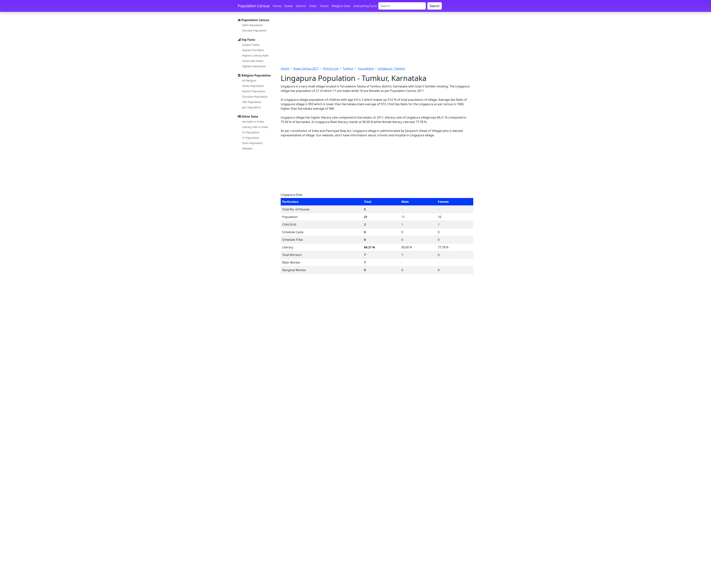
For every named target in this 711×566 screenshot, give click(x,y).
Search (434, 6)
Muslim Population (254, 91)
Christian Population (255, 96)
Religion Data (341, 6)
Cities (313, 6)
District (301, 6)
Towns (324, 6)
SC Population (250, 132)
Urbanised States (252, 61)
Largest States (251, 44)
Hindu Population (253, 86)
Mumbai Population (254, 30)
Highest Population (254, 66)
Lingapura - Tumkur (391, 68)
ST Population (250, 137)
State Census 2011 (306, 68)
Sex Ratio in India (253, 121)
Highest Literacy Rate (255, 55)
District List (331, 68)
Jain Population (251, 107)
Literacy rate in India (255, 127)
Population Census (254, 5)
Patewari (247, 148)
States (288, 6)
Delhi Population (252, 25)
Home (277, 6)
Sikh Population (251, 102)
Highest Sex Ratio (253, 50)
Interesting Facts (365, 6)
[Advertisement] (377, 41)
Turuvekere (366, 68)
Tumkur (348, 68)
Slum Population (252, 143)
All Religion (249, 80)
